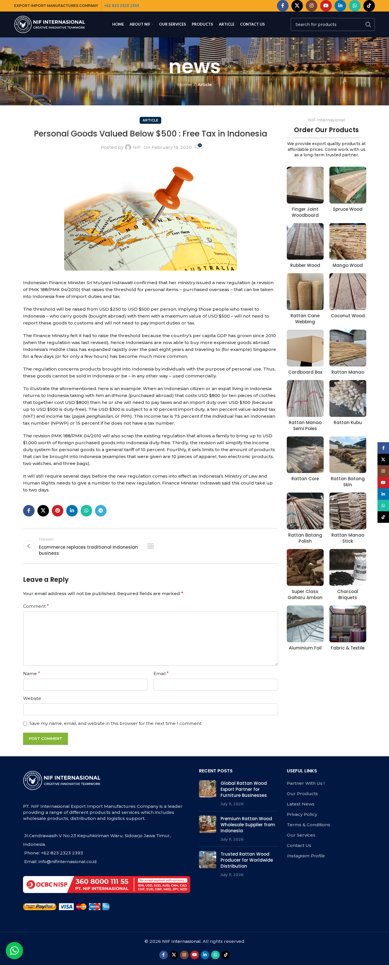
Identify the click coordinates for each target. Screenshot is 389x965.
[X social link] (297, 6)
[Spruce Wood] (347, 185)
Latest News (300, 804)
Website (32, 698)
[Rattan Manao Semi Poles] (305, 398)
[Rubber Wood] (305, 241)
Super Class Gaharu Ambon (305, 594)
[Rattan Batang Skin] (347, 454)
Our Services (301, 835)
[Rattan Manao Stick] (347, 511)
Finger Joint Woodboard (305, 212)
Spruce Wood (348, 209)
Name (31, 673)
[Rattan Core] (305, 454)
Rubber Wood (305, 265)
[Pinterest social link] (57, 510)
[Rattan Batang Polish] (305, 511)
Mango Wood (348, 265)
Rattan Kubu (348, 422)
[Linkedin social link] (340, 6)
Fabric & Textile (348, 648)
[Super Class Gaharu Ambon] (305, 567)
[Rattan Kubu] (347, 398)
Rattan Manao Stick (347, 538)
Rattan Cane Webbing (305, 319)
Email (161, 673)
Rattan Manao (347, 372)
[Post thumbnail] (207, 793)
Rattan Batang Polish (305, 538)
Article (205, 84)
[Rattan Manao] (347, 348)
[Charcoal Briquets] (347, 567)
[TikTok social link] (369, 6)
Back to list (150, 546)
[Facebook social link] (283, 6)
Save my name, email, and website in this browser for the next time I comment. (115, 723)
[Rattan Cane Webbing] (305, 291)
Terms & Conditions (308, 824)
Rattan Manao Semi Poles (305, 425)
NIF (137, 147)
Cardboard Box (305, 372)
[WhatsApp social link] (354, 6)
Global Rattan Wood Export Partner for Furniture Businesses (244, 789)
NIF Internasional (181, 941)
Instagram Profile (306, 855)
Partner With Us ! (306, 783)
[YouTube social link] (326, 6)
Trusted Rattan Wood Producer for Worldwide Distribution (247, 860)
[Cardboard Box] (305, 348)
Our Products (302, 793)
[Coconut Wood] (347, 291)
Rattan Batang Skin (348, 482)
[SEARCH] (368, 24)
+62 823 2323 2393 (121, 5)
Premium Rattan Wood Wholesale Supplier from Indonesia (248, 825)
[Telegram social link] (101, 510)
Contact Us (299, 845)
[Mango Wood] (347, 241)
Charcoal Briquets (347, 594)
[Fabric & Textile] (347, 623)
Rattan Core (305, 479)
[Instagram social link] (311, 6)
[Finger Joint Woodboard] (305, 185)
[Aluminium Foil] (305, 623)
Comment (36, 606)
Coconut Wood (348, 316)
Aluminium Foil (305, 648)
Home (184, 84)
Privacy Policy (302, 814)
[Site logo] (50, 24)
